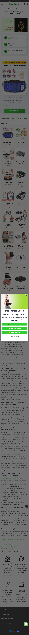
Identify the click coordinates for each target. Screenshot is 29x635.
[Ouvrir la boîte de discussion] (26, 624)
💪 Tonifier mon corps (14, 332)
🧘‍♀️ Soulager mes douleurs (14, 328)
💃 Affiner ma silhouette (14, 324)
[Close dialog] (26, 295)
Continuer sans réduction (14, 336)
